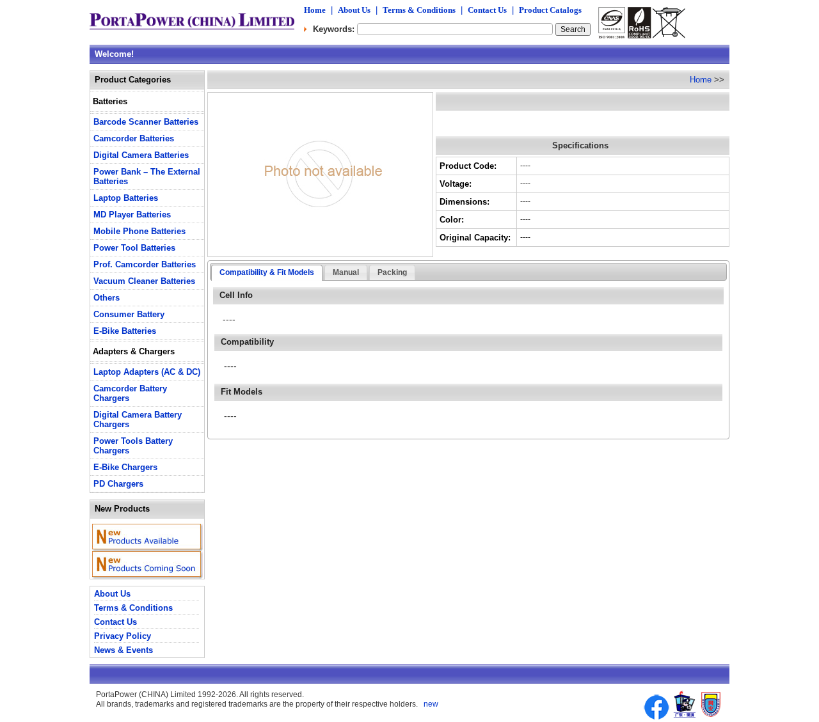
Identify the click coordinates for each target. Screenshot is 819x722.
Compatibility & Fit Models (266, 272)
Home (315, 10)
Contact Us (487, 10)
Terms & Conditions (419, 10)
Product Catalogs (550, 10)
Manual (346, 272)
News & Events (123, 650)
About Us (354, 10)
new (430, 704)
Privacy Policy (122, 636)
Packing (392, 272)
